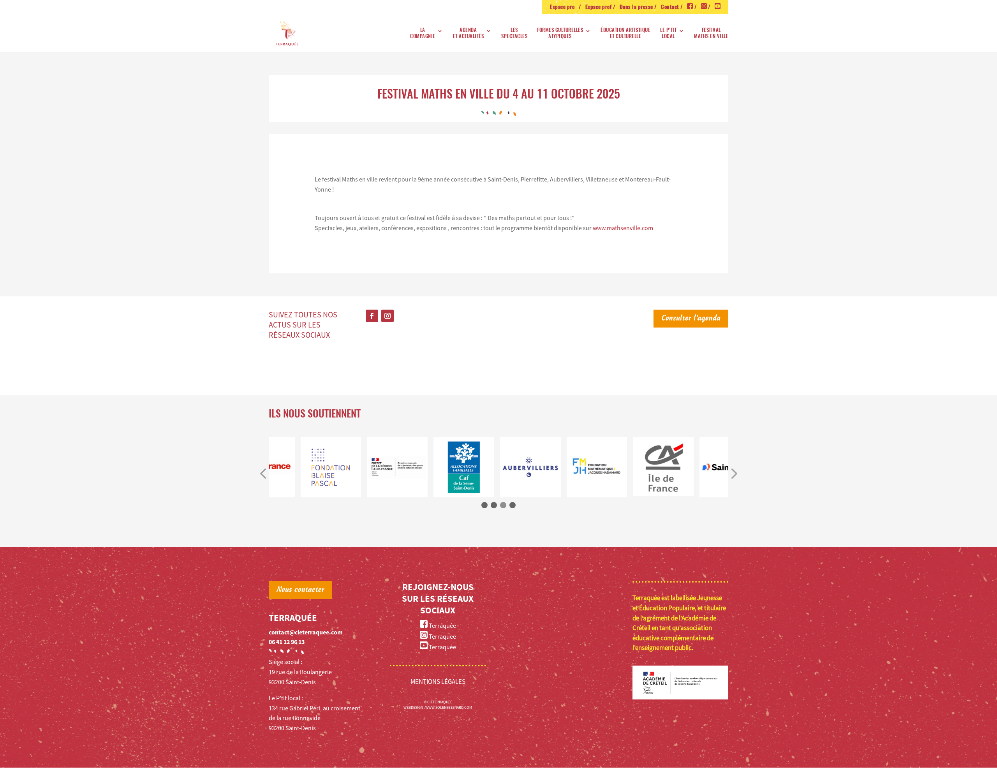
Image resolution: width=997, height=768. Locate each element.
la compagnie (422, 33)
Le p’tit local (668, 33)
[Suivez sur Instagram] (387, 316)
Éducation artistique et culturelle (625, 33)
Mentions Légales (437, 681)
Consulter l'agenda (690, 318)
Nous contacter (300, 590)
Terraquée (442, 625)
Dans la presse (636, 7)
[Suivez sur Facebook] (372, 316)
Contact (670, 7)
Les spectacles (514, 33)
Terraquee (442, 636)
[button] (263, 474)
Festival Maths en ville (711, 33)
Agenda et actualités (468, 33)
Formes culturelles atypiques (560, 33)
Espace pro (563, 7)
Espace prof (598, 7)
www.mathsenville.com (623, 228)
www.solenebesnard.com (448, 707)
